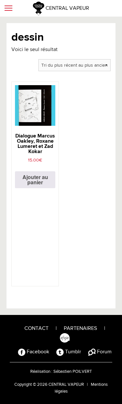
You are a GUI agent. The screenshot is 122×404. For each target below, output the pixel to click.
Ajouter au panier (35, 179)
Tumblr (72, 352)
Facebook (37, 352)
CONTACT (36, 328)
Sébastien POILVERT (72, 372)
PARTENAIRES (80, 328)
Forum (104, 352)
